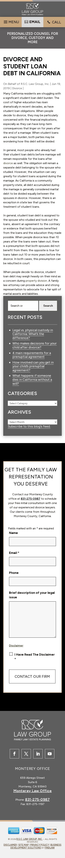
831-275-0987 (30, 498)
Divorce (17, 88)
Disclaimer (16, 645)
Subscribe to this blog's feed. (29, 426)
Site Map (23, 844)
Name (13, 533)
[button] (11, 21)
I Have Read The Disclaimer (34, 657)
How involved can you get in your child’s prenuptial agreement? (33, 366)
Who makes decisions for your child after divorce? (34, 345)
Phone (14, 573)
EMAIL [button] (34, 22)
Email (14, 553)
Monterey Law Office (32, 791)
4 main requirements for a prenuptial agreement (31, 355)
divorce (8, 163)
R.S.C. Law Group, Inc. (35, 84)
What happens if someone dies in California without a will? (32, 379)
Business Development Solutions (36, 846)
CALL (56, 22)
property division (36, 280)
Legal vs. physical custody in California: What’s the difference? (32, 334)
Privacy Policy (39, 844)
